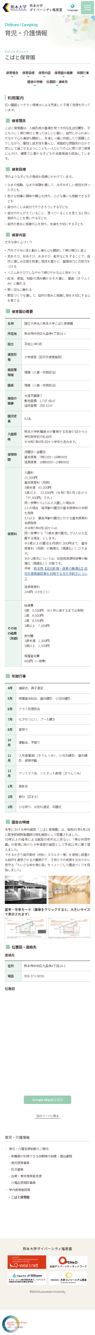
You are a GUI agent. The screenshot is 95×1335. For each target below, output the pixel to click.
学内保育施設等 (19, 1189)
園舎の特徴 (35, 81)
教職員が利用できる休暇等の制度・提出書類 (41, 1156)
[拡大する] (40, 924)
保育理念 (12, 72)
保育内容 (45, 72)
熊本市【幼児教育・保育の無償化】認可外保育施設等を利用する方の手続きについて (56, 573)
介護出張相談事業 (23, 1182)
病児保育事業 (20, 1162)
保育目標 (28, 72)
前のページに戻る (47, 1116)
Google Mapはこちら (47, 1099)
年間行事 (83, 72)
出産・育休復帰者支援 (26, 1176)
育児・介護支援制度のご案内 (28, 1148)
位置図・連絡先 (57, 81)
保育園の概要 (63, 72)
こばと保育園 (20, 1197)
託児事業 (17, 1169)
